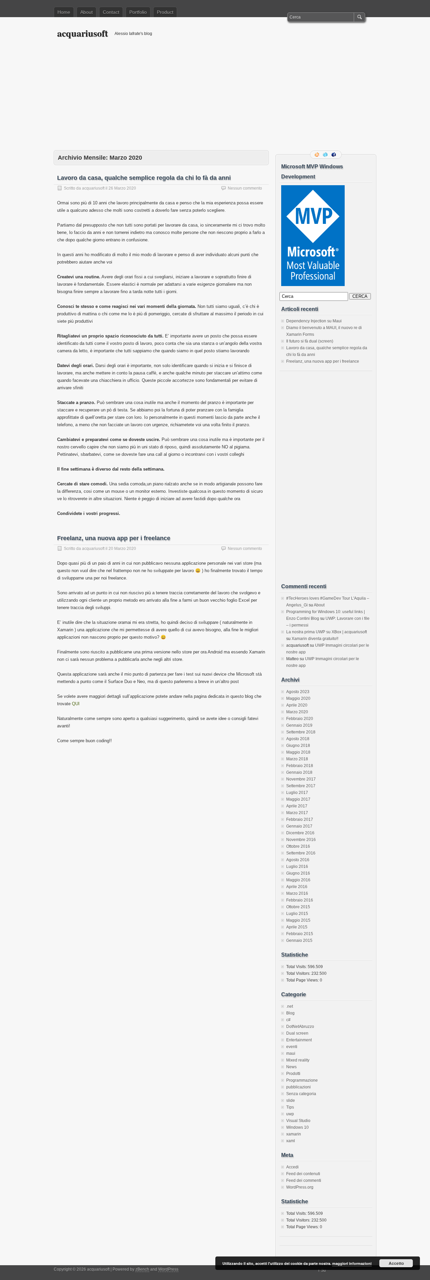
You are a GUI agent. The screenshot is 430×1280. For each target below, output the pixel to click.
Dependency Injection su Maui (314, 321)
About (86, 12)
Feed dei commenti (303, 1180)
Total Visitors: (298, 973)
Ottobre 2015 (298, 907)
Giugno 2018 (298, 745)
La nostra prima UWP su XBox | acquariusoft (326, 632)
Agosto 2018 (297, 738)
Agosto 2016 (297, 859)
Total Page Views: (303, 980)
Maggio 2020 (298, 698)
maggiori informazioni (352, 1263)
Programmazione (302, 1080)
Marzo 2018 (297, 759)
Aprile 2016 (296, 886)
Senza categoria (301, 1093)
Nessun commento (245, 188)
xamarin (293, 1134)
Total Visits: (297, 966)
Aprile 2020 (296, 705)
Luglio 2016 (297, 866)
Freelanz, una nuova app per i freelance (113, 538)
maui (290, 1053)
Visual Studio (298, 1120)
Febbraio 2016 (299, 900)
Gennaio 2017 (299, 826)
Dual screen (297, 1033)
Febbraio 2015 (299, 933)
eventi (291, 1046)
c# (288, 1019)
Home (63, 12)
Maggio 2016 (298, 880)
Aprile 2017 (296, 806)
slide (290, 1100)
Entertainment (299, 1040)
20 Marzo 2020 (122, 548)
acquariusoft (82, 33)
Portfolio (138, 12)
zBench (142, 1269)
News (291, 1067)
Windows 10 (297, 1127)
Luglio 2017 (297, 792)
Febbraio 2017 (299, 819)
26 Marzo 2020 (122, 188)
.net (289, 1006)
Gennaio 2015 (299, 940)
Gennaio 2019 (299, 725)
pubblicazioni (298, 1087)
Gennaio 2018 (299, 772)
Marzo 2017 (297, 812)
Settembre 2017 (300, 786)
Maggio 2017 (298, 799)
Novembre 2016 (301, 839)
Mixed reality (297, 1060)
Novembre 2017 (301, 779)
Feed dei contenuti (303, 1173)
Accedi (292, 1167)
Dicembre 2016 (300, 833)
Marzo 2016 (297, 893)
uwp (290, 1114)
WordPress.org (299, 1187)
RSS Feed (317, 154)
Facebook (334, 154)
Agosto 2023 (297, 691)
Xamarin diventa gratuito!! (315, 638)
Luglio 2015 (297, 913)
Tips (290, 1107)
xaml (290, 1140)
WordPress (168, 1269)
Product (165, 12)
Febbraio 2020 (299, 718)
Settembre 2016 (300, 853)
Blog (290, 1013)
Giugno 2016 (298, 873)
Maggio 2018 (298, 752)
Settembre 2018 (300, 732)
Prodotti (293, 1073)
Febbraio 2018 (299, 765)
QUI (76, 703)
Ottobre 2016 (298, 846)
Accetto (396, 1263)
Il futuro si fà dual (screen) (309, 341)
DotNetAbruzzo (300, 1026)
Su (323, 1270)
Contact (111, 12)
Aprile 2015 (296, 927)
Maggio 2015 (298, 920)
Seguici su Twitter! (325, 154)
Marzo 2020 (297, 712)
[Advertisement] (215, 100)
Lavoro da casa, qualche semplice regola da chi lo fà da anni (144, 177)
